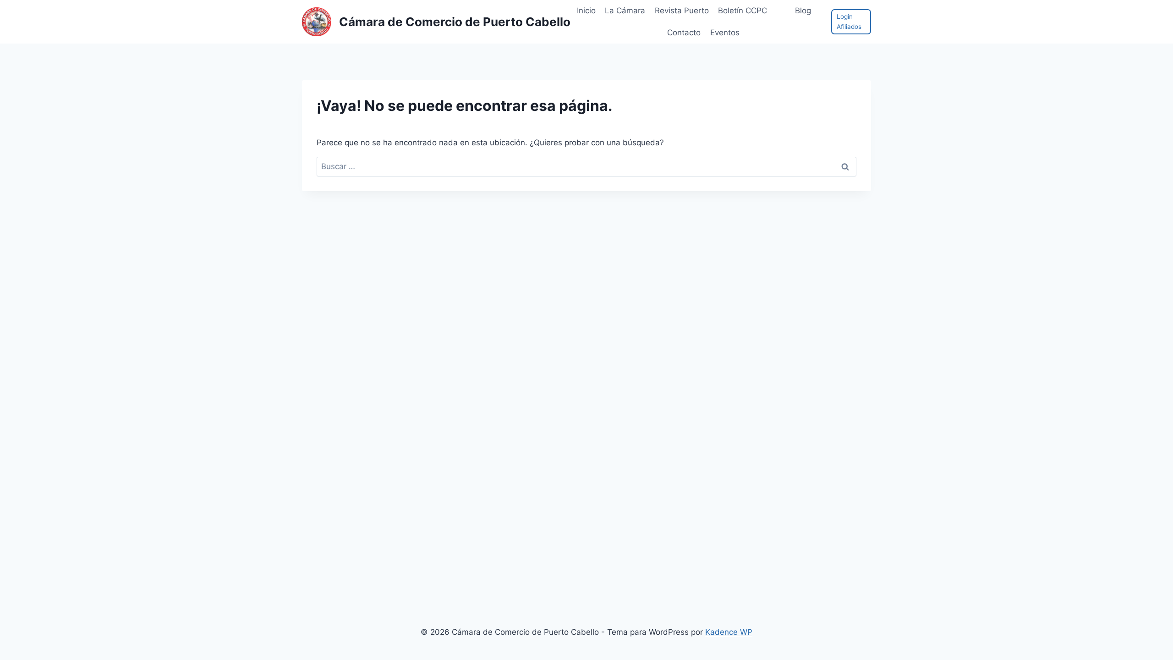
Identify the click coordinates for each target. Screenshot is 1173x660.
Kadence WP (728, 632)
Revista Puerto (682, 10)
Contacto (684, 32)
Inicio (586, 10)
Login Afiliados (849, 21)
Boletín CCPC (742, 10)
